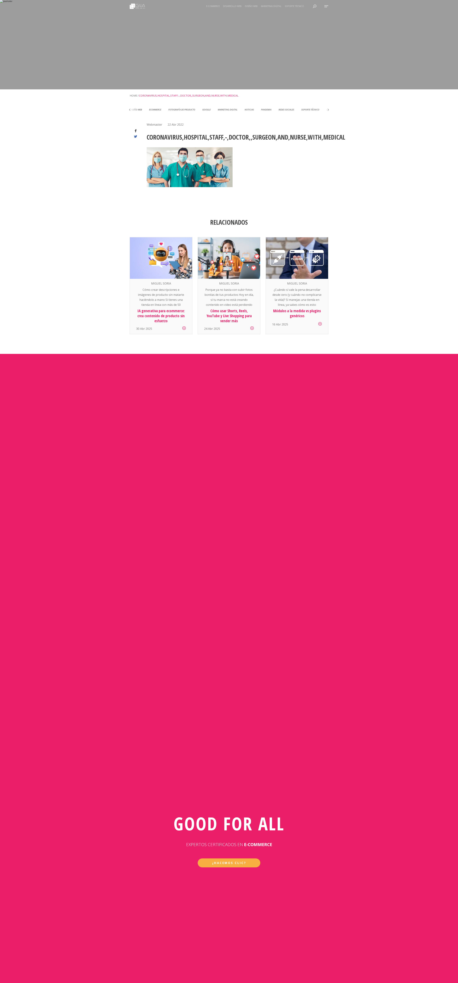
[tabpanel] (161, 285)
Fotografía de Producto (162, 109)
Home (133, 95)
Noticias (230, 109)
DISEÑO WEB (251, 6)
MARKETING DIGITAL (271, 6)
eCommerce (136, 109)
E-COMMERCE (213, 6)
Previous (129, 110)
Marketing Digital (208, 109)
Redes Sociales (267, 109)
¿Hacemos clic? (229, 863)
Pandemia (247, 109)
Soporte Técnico (291, 109)
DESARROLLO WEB (232, 6)
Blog (310, 109)
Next (328, 110)
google (187, 109)
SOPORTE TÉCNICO (294, 6)
